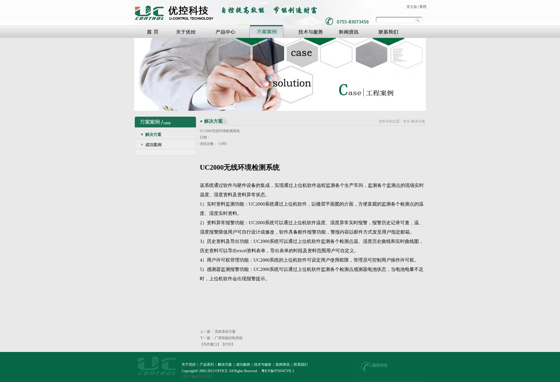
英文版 (412, 7)
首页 (406, 121)
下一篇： (221, 338)
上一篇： (218, 332)
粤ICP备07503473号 (198, 376)
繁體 (422, 7)
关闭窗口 (210, 344)
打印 (227, 344)
